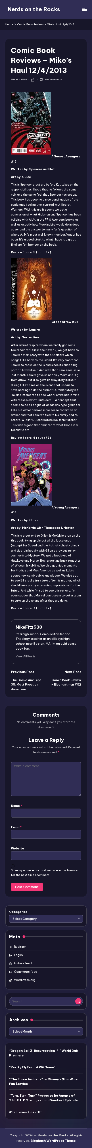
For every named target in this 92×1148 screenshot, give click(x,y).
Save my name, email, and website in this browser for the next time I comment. (45, 873)
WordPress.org (24, 980)
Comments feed (25, 972)
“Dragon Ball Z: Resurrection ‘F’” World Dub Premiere (43, 1053)
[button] (26, 656)
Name (16, 806)
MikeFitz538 (29, 627)
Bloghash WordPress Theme (53, 1141)
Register (20, 947)
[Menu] (84, 9)
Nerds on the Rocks (34, 9)
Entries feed (23, 963)
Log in (18, 955)
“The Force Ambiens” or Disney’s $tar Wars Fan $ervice (43, 1081)
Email (16, 827)
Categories (18, 912)
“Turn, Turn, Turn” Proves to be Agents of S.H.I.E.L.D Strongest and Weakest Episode (43, 1098)
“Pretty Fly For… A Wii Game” (32, 1067)
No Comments (53, 79)
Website (17, 848)
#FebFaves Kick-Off (25, 1112)
